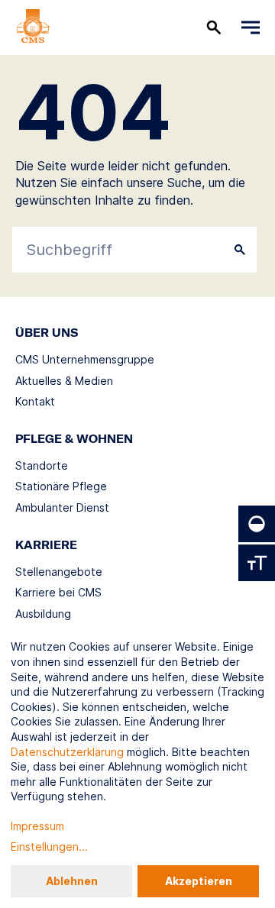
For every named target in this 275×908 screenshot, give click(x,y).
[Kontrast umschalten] (256, 524)
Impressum (37, 825)
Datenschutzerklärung (67, 751)
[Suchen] (214, 27)
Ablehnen (72, 880)
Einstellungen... (49, 846)
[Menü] (250, 27)
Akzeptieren (198, 880)
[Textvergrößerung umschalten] (256, 562)
